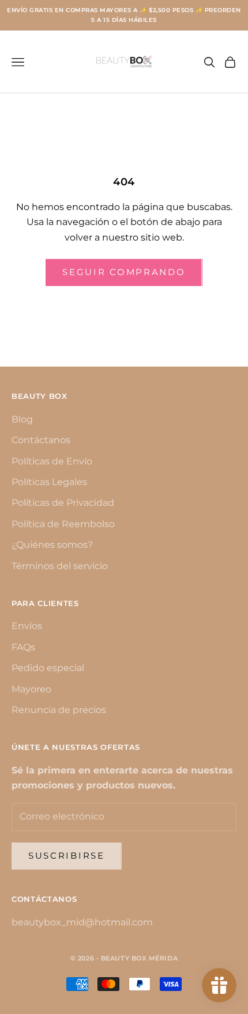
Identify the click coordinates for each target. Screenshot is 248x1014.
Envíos (27, 625)
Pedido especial (48, 667)
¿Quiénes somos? (52, 544)
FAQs (23, 647)
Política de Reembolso (63, 524)
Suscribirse (66, 855)
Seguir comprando (123, 271)
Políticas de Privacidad (63, 502)
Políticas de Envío (52, 461)
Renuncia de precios (59, 709)
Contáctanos (41, 439)
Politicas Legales (49, 481)
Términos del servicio (60, 566)
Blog (22, 419)
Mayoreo (31, 689)
